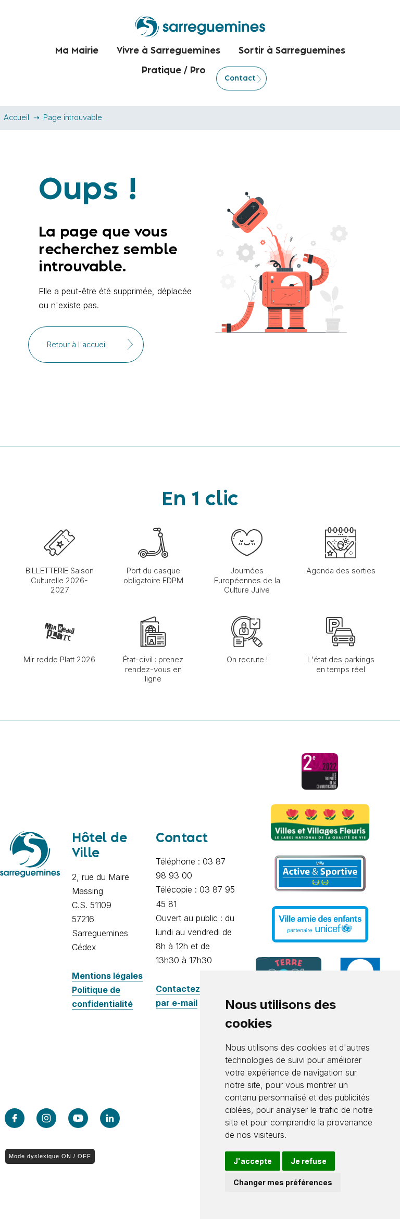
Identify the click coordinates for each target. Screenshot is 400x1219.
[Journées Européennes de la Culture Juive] (247, 522)
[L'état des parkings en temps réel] (341, 611)
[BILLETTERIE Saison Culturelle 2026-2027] (59, 522)
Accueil (16, 117)
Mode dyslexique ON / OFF (50, 1156)
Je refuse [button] (309, 1161)
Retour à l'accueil (77, 344)
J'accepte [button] (252, 1161)
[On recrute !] (247, 611)
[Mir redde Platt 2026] (59, 611)
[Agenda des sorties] (341, 522)
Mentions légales (107, 976)
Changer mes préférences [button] (282, 1182)
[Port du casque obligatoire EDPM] (153, 522)
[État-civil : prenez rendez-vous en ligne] (153, 611)
